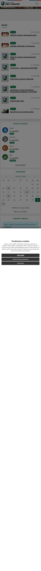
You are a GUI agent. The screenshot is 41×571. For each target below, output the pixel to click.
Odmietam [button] (20, 263)
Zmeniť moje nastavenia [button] (20, 259)
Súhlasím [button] (20, 255)
